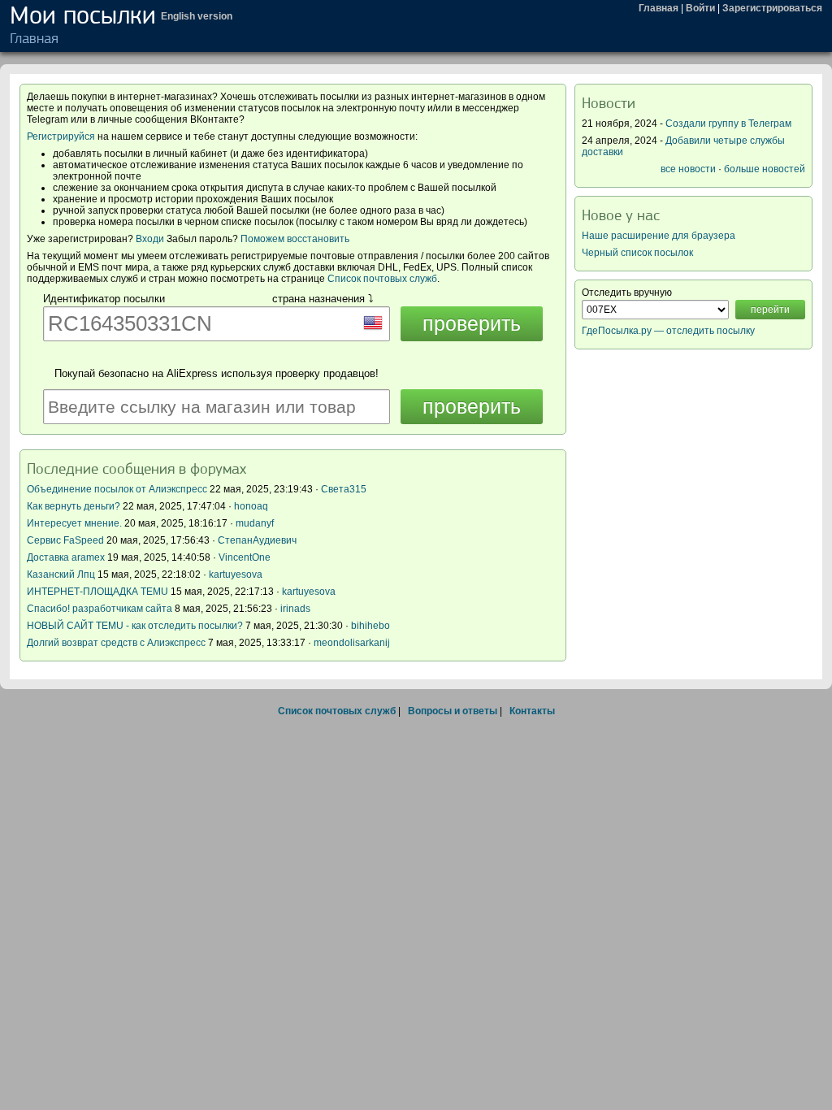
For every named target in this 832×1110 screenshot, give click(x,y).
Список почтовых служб (382, 278)
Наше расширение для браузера (658, 235)
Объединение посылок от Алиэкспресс (117, 489)
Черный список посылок (637, 252)
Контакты (532, 711)
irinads (295, 608)
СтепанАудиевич (257, 540)
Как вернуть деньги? (73, 506)
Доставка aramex (67, 557)
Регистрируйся (61, 136)
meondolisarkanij (352, 642)
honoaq (251, 506)
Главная (658, 8)
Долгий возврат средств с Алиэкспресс (116, 642)
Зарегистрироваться (772, 8)
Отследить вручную (627, 292)
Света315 (343, 489)
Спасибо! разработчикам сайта (99, 608)
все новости (688, 169)
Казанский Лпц (61, 574)
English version (196, 16)
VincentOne (245, 557)
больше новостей (764, 169)
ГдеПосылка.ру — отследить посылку (668, 330)
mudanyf (255, 523)
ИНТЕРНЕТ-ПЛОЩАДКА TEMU (97, 591)
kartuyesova (235, 574)
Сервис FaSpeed (65, 540)
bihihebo (370, 625)
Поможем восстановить (294, 239)
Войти (700, 8)
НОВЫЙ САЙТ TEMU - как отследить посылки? (135, 625)
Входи (150, 239)
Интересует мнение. (74, 523)
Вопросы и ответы (452, 711)
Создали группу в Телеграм (728, 123)
